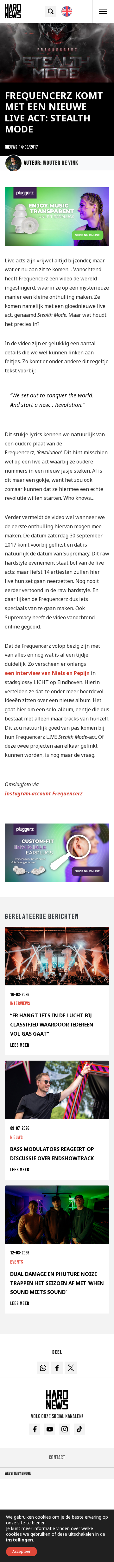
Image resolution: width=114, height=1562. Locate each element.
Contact (57, 1457)
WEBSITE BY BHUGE (18, 1473)
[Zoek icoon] (50, 11)
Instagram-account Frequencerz (44, 793)
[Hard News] (13, 10)
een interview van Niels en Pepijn (47, 673)
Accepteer (21, 1551)
